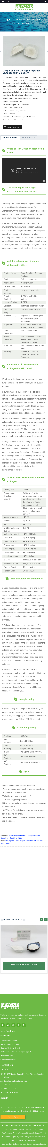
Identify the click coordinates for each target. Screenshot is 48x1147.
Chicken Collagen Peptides (12, 1137)
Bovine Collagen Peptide (10, 1044)
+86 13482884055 (11, 1089)
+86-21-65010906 (11, 1092)
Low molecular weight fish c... (24, 964)
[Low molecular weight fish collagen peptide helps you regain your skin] (24, 941)
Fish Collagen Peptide (24, 23)
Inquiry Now (13, 1117)
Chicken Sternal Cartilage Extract (24, 1140)
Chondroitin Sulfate (8, 1059)
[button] (41, 919)
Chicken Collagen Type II (10, 1048)
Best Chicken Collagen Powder (14, 1144)
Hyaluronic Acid (6, 1056)
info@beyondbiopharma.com (15, 1081)
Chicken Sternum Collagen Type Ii (32, 1133)
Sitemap (40, 1129)
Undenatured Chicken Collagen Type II (15, 1052)
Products (32, 20)
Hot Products (31, 1129)
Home (19, 20)
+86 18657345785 (11, 1085)
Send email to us (14, 127)
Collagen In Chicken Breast (34, 1137)
